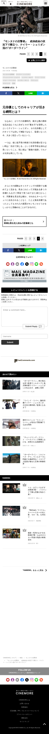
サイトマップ (24, 721)
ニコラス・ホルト (27, 77)
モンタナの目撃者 (10, 68)
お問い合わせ (24, 703)
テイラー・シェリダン (23, 74)
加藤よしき (39, 498)
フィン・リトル (40, 77)
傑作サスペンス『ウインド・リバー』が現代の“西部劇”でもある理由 (34, 422)
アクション (34, 80)
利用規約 (4, 295)
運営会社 (24, 718)
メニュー (45, 2)
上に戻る (44, 724)
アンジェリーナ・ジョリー (11, 77)
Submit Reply (31, 326)
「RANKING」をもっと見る (32, 570)
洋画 (13, 83)
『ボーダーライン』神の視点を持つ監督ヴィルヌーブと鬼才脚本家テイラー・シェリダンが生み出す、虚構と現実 (34, 384)
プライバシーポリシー (24, 714)
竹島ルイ (33, 445)
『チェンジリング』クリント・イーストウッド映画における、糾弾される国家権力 (34, 439)
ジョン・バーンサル (9, 80)
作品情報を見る (9, 87)
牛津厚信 (14, 71)
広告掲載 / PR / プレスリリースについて (24, 711)
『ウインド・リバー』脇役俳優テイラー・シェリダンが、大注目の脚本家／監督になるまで (34, 403)
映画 (21, 658)
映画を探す (4, 2)
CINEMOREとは (24, 700)
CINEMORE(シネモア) (9, 658)
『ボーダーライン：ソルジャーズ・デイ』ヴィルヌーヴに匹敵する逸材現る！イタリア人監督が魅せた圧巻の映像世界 (34, 459)
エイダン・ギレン (23, 80)
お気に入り (10, 3)
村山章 (32, 391)
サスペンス (6, 83)
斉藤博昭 (38, 521)
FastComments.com (26, 360)
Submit (10, 342)
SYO (37, 543)
